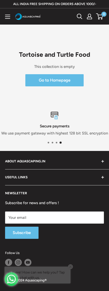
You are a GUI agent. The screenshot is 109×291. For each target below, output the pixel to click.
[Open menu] (7, 17)
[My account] (89, 16)
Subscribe (22, 232)
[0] (100, 16)
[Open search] (79, 16)
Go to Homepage (54, 80)
